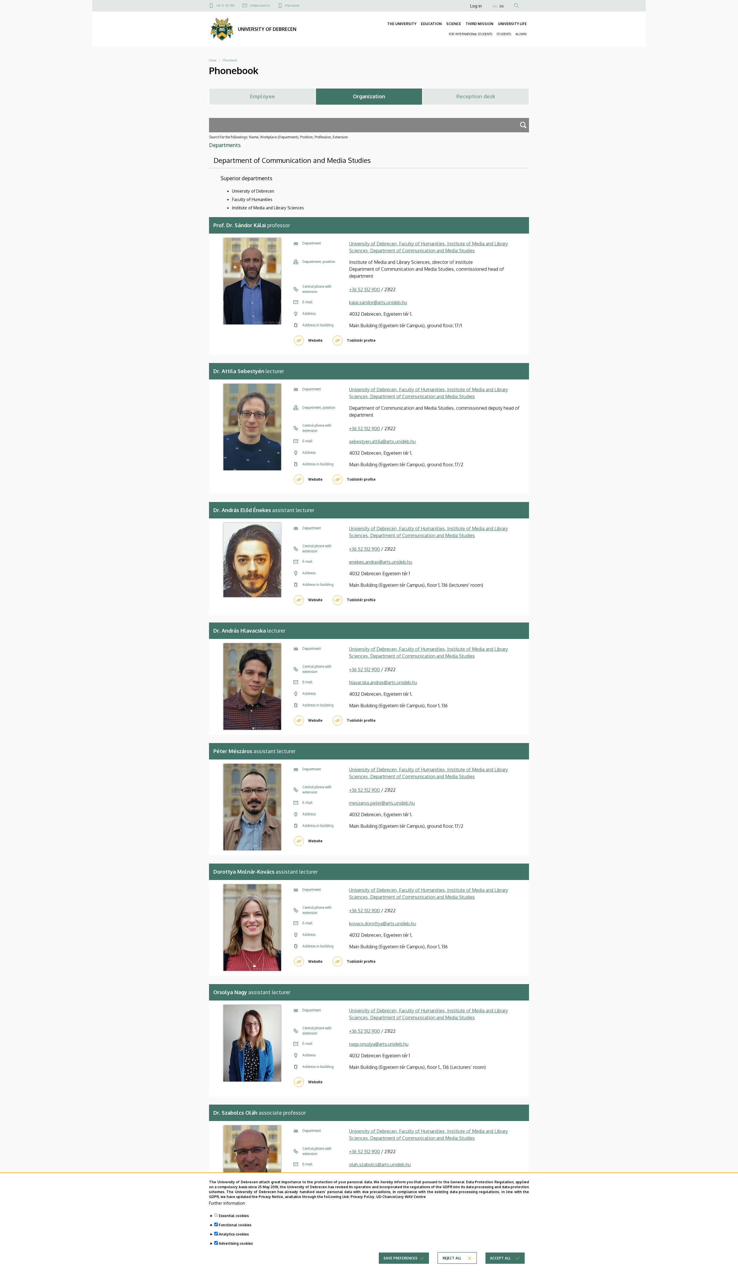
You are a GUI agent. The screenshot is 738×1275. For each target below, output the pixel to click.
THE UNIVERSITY (401, 24)
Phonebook (292, 5)
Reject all (452, 1258)
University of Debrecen (253, 191)
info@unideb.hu (259, 5)
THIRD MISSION (479, 24)
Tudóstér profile (361, 340)
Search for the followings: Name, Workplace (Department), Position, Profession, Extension (278, 137)
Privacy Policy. (363, 1196)
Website (315, 340)
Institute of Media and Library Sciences (268, 207)
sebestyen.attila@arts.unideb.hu (382, 441)
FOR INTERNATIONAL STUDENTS (470, 34)
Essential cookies (234, 1216)
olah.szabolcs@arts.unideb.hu (380, 1164)
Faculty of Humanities (252, 199)
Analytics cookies (234, 1234)
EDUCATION (431, 24)
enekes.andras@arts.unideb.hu (380, 562)
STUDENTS (504, 34)
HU (495, 6)
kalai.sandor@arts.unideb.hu (378, 302)
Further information (227, 1202)
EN (502, 6)
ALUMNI (521, 34)
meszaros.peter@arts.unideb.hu (382, 803)
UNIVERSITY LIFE (512, 24)
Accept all (500, 1258)
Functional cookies (235, 1225)
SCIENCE (453, 24)
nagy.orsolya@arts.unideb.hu (378, 1044)
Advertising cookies (236, 1243)
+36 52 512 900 (225, 5)
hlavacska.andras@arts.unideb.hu (383, 682)
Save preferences (400, 1258)
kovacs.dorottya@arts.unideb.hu (382, 923)
